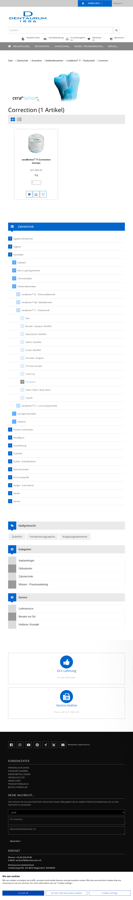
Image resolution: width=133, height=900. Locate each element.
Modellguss (18, 437)
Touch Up (30, 373)
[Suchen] (116, 30)
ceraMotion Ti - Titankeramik (81, 60)
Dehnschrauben (21, 469)
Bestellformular (17, 787)
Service (112, 46)
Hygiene (17, 246)
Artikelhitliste (16, 777)
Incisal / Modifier (33, 350)
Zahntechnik (62, 46)
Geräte (16, 493)
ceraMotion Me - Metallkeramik (37, 302)
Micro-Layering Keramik (29, 270)
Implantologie (21, 46)
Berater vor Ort (27, 616)
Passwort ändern (18, 770)
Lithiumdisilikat (25, 278)
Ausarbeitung (19, 445)
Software (22, 262)
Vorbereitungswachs (42, 536)
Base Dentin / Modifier (36, 334)
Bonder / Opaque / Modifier (39, 326)
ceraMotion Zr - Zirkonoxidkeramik (38, 294)
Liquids (29, 397)
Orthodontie (42, 46)
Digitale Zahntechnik (23, 238)
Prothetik (17, 453)
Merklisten (14, 780)
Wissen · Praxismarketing (88, 46)
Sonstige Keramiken (27, 413)
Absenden (15, 841)
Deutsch (117, 3)
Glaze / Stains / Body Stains (38, 389)
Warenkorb (119, 37)
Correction (103, 60)
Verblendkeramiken (54, 60)
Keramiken (37, 60)
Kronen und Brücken (23, 429)
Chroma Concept (34, 366)
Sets (28, 318)
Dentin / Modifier (34, 342)
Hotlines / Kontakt (29, 624)
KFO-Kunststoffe (21, 477)
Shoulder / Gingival (34, 358)
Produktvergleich (18, 783)
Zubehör (22, 421)
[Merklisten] (43, 194)
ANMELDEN (94, 3)
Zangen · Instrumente (23, 485)
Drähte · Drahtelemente (24, 461)
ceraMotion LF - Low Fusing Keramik (39, 405)
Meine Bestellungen (19, 774)
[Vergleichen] (36, 194)
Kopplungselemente (75, 536)
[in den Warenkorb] (29, 194)
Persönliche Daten (18, 767)
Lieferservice (26, 608)
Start (10, 60)
